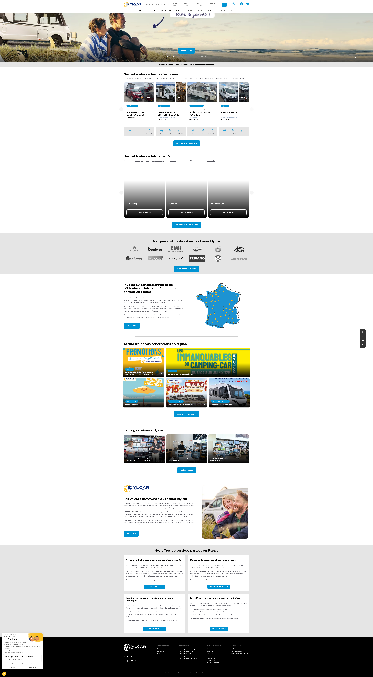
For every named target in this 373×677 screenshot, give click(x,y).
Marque (198, 3)
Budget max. (212, 3)
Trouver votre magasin (218, 586)
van (146, 78)
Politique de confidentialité (239, 653)
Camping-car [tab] (170, 56)
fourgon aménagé (154, 78)
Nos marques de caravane (187, 656)
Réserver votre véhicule (154, 628)
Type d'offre (174, 3)
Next (252, 109)
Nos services (211, 660)
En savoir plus (186, 50)
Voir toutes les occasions (186, 143)
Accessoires (211, 658)
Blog (158, 653)
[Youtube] (363, 341)
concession (168, 580)
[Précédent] (352, 58)
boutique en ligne (232, 580)
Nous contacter (162, 656)
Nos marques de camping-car (188, 649)
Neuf (208, 649)
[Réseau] (219, 306)
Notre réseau (131, 325)
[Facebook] (362, 332)
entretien (136, 311)
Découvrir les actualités (186, 414)
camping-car (140, 78)
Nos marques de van (185, 653)
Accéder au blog (186, 470)
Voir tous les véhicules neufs (186, 225)
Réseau (159, 649)
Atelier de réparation (213, 663)
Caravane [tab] (203, 56)
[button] (241, 78)
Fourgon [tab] (186, 56)
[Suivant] (357, 58)
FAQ (232, 649)
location (166, 311)
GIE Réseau (160, 651)
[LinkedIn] (362, 345)
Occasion (210, 651)
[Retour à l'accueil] (132, 4)
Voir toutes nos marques (186, 269)
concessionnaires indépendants (161, 298)
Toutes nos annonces (144, 212)
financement (128, 311)
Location (210, 653)
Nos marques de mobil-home (188, 658)
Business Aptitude (202, 673)
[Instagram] (362, 336)
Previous (121, 109)
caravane (169, 78)
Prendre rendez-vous (154, 586)
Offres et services (218, 628)
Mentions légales (236, 651)
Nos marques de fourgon (186, 651)
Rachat (209, 656)
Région (185, 3)
